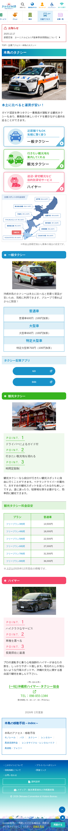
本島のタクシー (29, 45)
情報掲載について (13, 770)
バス (22, 737)
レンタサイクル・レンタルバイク (38, 742)
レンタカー (46, 737)
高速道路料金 (11, 742)
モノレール (10, 737)
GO (34, 370)
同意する (58, 824)
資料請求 (35, 781)
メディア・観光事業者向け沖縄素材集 (35, 789)
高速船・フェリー (13, 748)
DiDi (34, 381)
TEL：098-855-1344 (34, 695)
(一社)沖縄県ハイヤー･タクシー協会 (34, 686)
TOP (4, 45)
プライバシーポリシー (46, 765)
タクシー (32, 737)
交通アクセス (14, 45)
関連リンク (41, 770)
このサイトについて (14, 765)
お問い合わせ (11, 775)
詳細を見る (38, 826)
